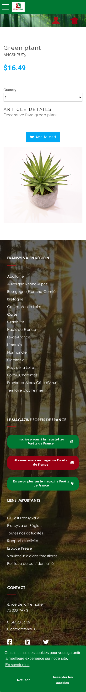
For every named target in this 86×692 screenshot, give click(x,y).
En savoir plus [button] (17, 665)
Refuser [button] (23, 680)
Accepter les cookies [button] (63, 680)
